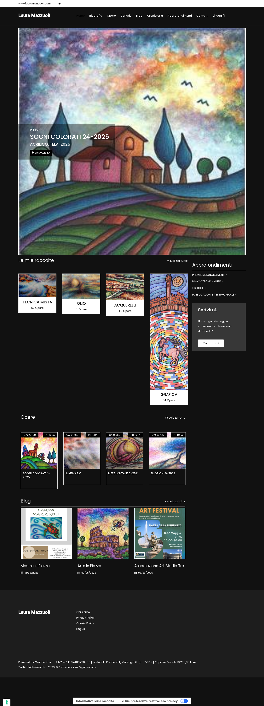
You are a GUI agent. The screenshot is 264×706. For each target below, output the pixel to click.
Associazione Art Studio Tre (159, 565)
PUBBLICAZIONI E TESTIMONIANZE (213, 294)
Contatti (202, 16)
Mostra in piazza (35, 565)
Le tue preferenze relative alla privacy (149, 701)
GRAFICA (169, 394)
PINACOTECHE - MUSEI (207, 281)
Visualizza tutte (177, 261)
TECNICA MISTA (37, 302)
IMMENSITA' (73, 473)
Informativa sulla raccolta (95, 701)
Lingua (218, 16)
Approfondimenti (180, 16)
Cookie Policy (85, 623)
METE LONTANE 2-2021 (123, 473)
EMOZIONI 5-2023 (163, 473)
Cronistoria (155, 16)
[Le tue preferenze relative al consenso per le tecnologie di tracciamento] (6, 702)
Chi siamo (83, 612)
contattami (211, 343)
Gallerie (125, 16)
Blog (139, 16)
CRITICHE (198, 288)
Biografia (95, 16)
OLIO (81, 303)
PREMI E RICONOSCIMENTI (209, 275)
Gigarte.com (87, 667)
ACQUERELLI (125, 305)
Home (80, 16)
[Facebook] (71, 3)
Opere (111, 16)
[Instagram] (65, 3)
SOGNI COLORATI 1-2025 (36, 475)
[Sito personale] (59, 3)
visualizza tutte (175, 501)
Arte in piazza (89, 565)
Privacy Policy (85, 618)
